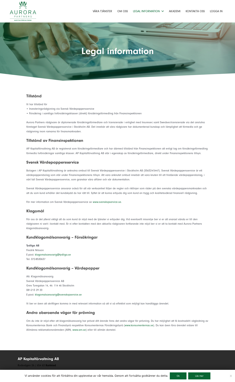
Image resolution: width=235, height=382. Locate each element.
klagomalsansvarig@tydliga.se (53, 254)
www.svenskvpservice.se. (107, 202)
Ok (178, 375)
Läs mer (199, 375)
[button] (158, 358)
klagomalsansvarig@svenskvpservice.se (58, 294)
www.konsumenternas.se (139, 325)
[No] (230, 376)
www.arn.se (79, 329)
